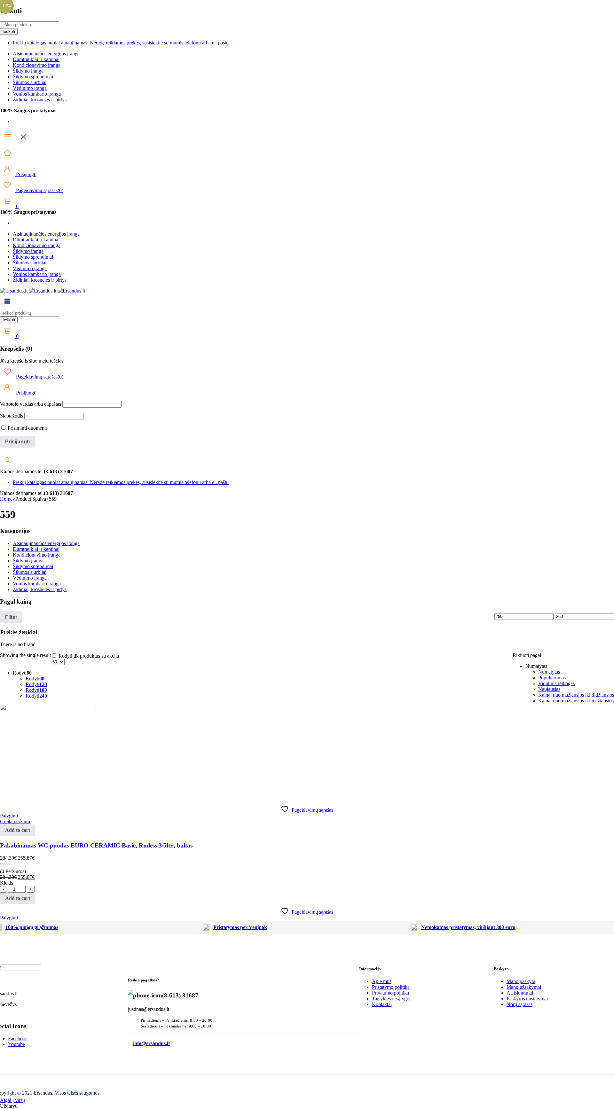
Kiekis (6, 883)
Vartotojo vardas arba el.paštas (30, 404)
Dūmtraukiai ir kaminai (36, 59)
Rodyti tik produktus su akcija (88, 656)
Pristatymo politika (391, 987)
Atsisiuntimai (520, 993)
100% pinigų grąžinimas (31, 927)
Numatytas (549, 672)
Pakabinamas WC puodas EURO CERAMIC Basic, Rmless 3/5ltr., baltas (96, 845)
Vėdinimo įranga (30, 88)
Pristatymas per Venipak (240, 927)
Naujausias (549, 689)
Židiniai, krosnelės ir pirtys (40, 99)
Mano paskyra (521, 981)
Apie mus (381, 981)
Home (6, 499)
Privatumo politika (390, 993)
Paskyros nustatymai (527, 998)
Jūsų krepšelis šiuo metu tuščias (31, 360)
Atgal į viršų (12, 1100)
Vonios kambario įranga (37, 94)
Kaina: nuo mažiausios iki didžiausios (576, 695)
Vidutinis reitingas (556, 683)
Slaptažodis (11, 415)
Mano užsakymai (524, 987)
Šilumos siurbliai (29, 82)
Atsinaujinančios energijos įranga (46, 53)
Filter (11, 617)
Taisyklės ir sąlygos (391, 998)
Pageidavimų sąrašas (39, 190)
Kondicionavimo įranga (36, 65)
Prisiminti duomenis (27, 428)
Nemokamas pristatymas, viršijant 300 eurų (468, 927)
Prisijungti (25, 174)
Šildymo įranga (28, 71)
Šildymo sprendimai (33, 76)
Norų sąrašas (519, 1004)
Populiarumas (552, 677)
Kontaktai (382, 1004)
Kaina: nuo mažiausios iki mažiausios (576, 700)
